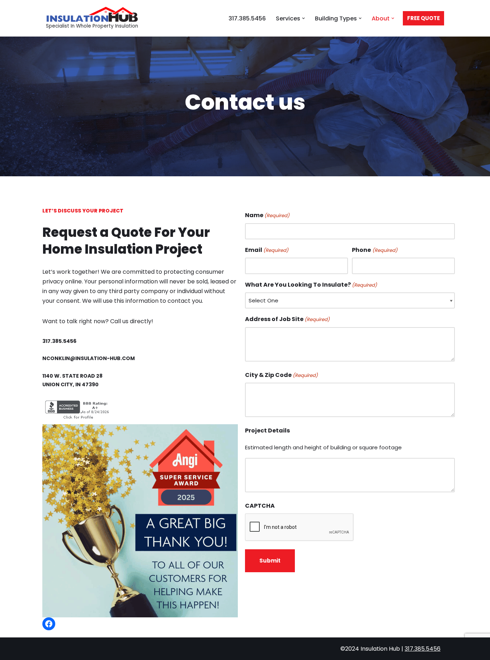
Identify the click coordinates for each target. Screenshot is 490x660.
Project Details (267, 430)
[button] (303, 18)
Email (266, 250)
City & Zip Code (281, 375)
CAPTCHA (260, 506)
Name (267, 215)
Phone (374, 250)
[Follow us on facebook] (48, 623)
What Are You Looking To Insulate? (311, 285)
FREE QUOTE (423, 18)
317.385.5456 (247, 18)
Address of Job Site (287, 319)
